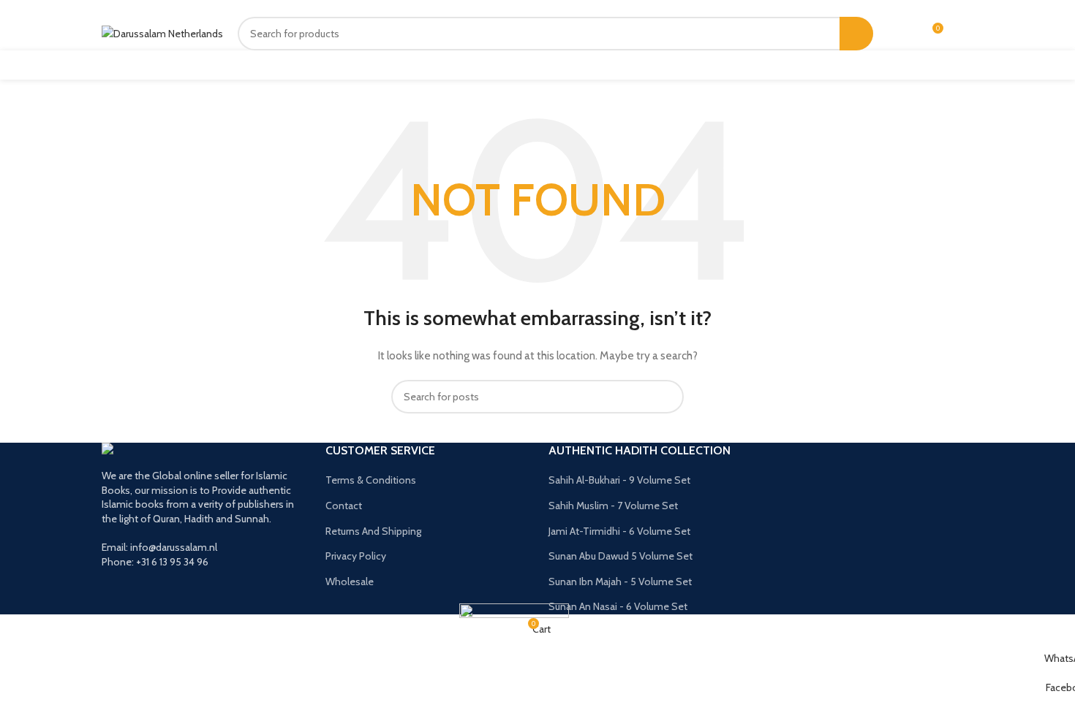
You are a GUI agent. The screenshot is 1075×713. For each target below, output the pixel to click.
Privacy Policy (355, 556)
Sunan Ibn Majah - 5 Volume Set (620, 581)
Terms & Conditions (370, 480)
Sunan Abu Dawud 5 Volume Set (620, 556)
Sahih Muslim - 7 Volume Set (613, 505)
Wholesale (349, 581)
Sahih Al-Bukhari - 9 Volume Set (619, 480)
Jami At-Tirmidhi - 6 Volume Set (619, 531)
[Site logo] (162, 32)
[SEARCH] (856, 33)
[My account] (904, 33)
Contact (343, 505)
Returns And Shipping (373, 531)
